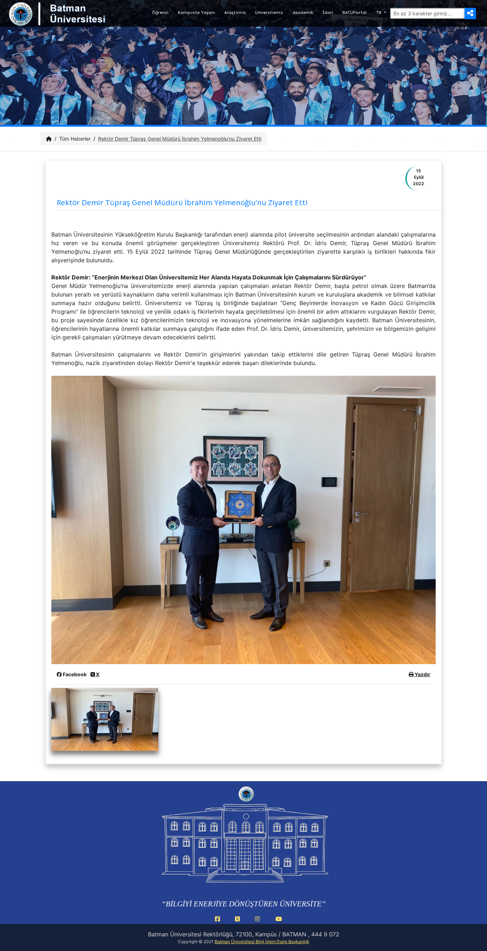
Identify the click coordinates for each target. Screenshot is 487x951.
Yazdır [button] (422, 674)
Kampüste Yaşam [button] (196, 12)
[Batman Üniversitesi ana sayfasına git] (71, 20)
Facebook (75, 674)
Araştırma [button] (235, 12)
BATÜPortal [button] (354, 12)
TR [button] (379, 12)
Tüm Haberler (75, 139)
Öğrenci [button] (160, 12)
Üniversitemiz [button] (269, 12)
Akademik (303, 12)
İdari (327, 12)
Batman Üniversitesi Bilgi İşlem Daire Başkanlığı (262, 941)
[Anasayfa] (49, 139)
